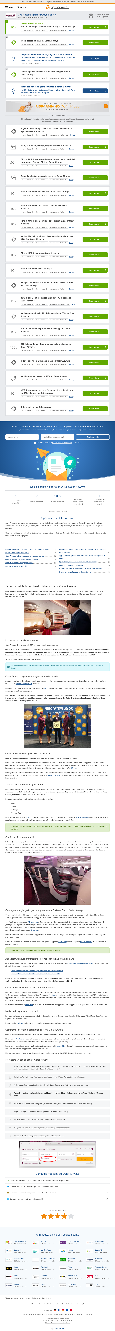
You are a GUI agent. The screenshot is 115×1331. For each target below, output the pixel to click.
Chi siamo (34, 1304)
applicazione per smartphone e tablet (80, 963)
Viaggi (28, 1298)
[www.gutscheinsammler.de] (55, 1310)
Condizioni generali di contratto (54, 1304)
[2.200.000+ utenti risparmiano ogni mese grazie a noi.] (57, 106)
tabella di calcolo (86, 941)
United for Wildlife (54, 775)
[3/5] (57, 1216)
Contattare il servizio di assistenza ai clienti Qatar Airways (80, 568)
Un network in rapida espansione (17, 552)
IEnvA (73, 768)
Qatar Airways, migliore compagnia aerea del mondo (24, 556)
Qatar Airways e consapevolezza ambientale (21, 559)
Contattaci (20, 1039)
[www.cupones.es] (63, 1310)
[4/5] (64, 1216)
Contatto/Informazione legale (75, 1304)
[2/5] (50, 1216)
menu (95, 847)
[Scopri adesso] (106, 106)
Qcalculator (62, 941)
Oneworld (34, 930)
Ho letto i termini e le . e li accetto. (59, 442)
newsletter (29, 1004)
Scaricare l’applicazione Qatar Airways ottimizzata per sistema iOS (35, 974)
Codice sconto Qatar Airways (41, 1298)
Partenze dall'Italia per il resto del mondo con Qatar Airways (27, 549)
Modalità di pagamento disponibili (71, 565)
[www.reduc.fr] (59, 1310)
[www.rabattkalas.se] (67, 1310)
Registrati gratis (93, 437)
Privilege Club (33, 922)
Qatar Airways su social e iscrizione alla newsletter (77, 562)
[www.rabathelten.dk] (71, 1310)
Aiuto (40, 1304)
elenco (20, 1023)
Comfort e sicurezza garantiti (16, 566)
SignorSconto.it (19, 1298)
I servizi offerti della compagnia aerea (19, 562)
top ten (46, 688)
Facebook (52, 995)
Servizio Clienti (60, 1046)
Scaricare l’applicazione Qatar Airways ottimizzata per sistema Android (37, 970)
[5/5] (71, 1216)
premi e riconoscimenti (23, 683)
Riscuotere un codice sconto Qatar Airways (75, 572)
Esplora (28, 817)
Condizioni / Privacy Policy (62, 442)
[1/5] (44, 1216)
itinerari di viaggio (82, 817)
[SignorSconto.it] (57, 7)
